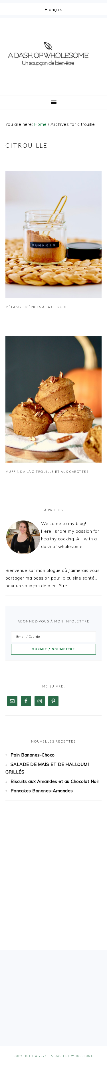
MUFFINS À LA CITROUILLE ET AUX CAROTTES (47, 471)
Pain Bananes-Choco (33, 755)
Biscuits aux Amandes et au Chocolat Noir (55, 781)
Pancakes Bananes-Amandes (42, 790)
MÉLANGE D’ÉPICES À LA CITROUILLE (39, 307)
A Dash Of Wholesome (53, 55)
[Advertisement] (53, 870)
